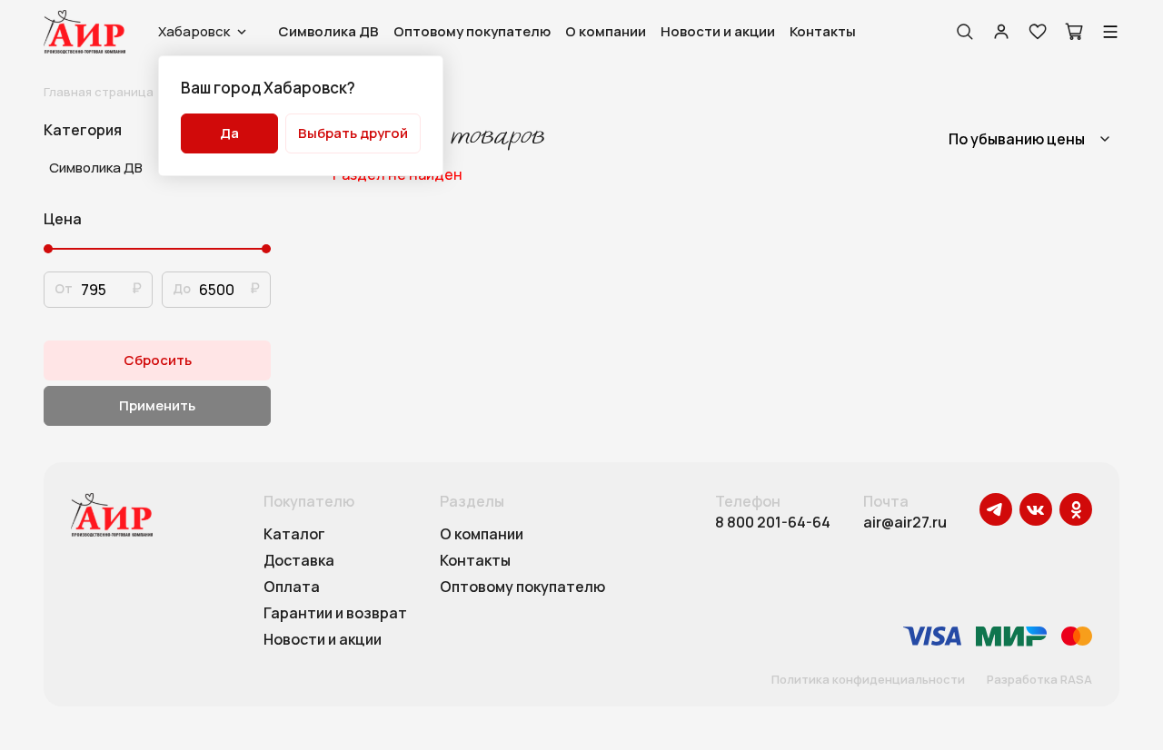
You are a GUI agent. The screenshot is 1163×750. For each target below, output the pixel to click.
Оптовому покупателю (472, 31)
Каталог (294, 535)
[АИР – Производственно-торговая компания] (84, 32)
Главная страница (99, 92)
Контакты (823, 31)
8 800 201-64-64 (772, 522)
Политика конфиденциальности (868, 680)
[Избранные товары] (1038, 32)
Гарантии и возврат (335, 614)
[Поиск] (965, 32)
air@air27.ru (905, 522)
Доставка (298, 561)
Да (229, 133)
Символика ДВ (328, 31)
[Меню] (1110, 32)
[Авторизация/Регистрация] (1001, 32)
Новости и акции (718, 31)
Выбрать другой (353, 133)
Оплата (291, 587)
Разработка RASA (1039, 680)
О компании (605, 31)
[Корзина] (1074, 32)
